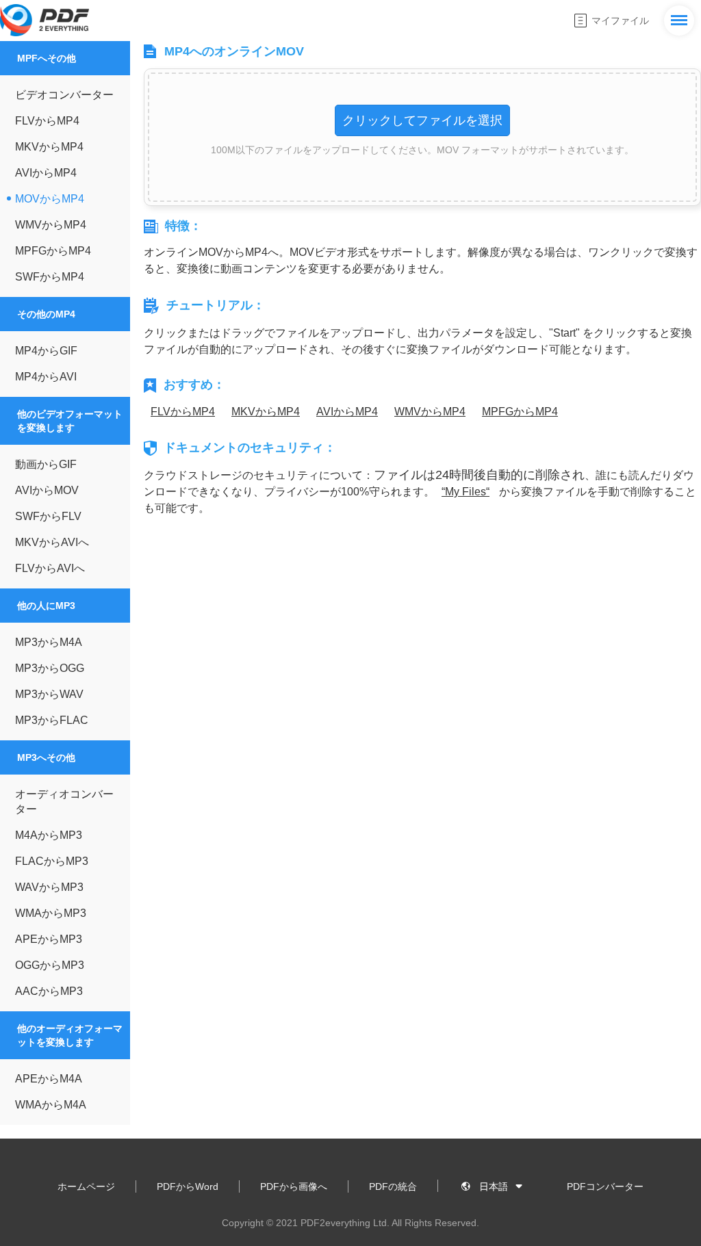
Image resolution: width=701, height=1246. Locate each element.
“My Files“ (465, 491)
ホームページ (86, 1186)
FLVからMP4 (183, 411)
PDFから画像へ (293, 1186)
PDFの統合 (393, 1186)
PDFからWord (187, 1186)
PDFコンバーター (605, 1186)
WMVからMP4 (430, 411)
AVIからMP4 (347, 411)
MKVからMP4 (265, 411)
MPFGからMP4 (520, 411)
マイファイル (620, 20)
